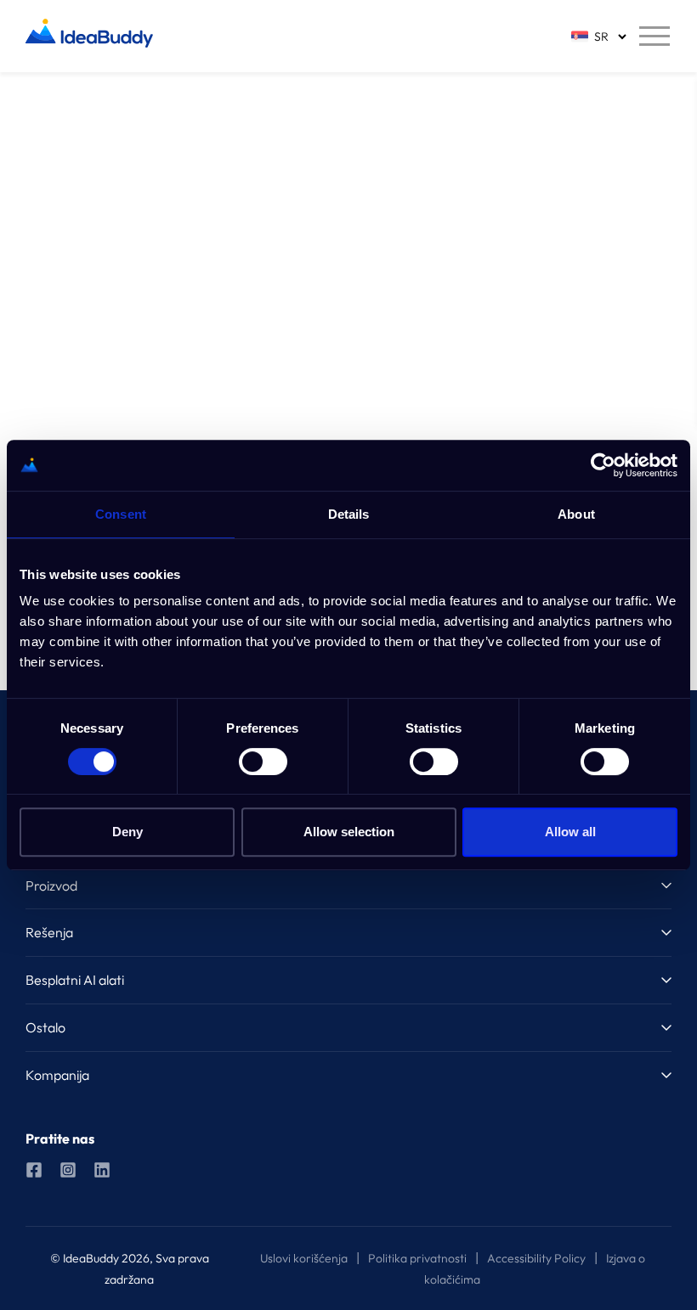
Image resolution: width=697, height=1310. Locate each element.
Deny (127, 831)
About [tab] (576, 514)
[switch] (263, 761)
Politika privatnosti (417, 1258)
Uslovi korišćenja (304, 1258)
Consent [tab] (120, 514)
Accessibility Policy (536, 1258)
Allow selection (348, 831)
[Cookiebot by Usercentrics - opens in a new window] (603, 465)
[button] (349, 886)
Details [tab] (349, 514)
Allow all (570, 831)
